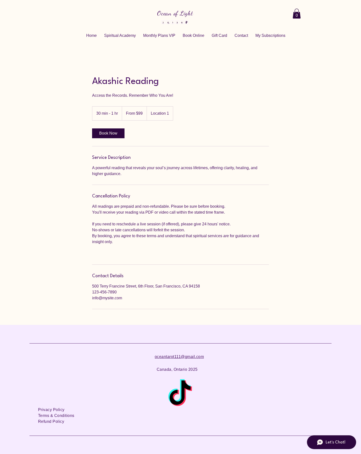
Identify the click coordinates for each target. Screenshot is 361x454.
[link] (108, 133)
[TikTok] (180, 395)
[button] (296, 14)
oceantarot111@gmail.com (179, 357)
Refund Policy (51, 421)
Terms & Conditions (56, 415)
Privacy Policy (51, 410)
